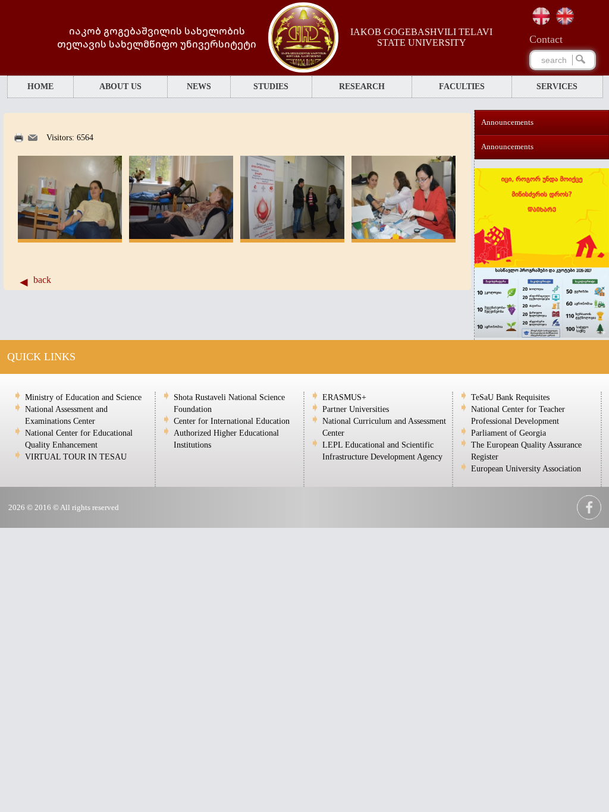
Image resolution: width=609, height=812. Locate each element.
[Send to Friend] (32, 138)
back (42, 280)
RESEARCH (362, 86)
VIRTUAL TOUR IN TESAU (76, 456)
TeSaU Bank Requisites (510, 397)
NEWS (199, 86)
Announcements (507, 122)
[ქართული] (541, 16)
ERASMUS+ (344, 397)
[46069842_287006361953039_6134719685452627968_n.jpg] (292, 236)
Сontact (546, 39)
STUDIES (270, 86)
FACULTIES (462, 86)
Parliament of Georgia (508, 433)
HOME (40, 86)
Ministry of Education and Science (83, 397)
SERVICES (556, 86)
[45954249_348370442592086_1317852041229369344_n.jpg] (70, 236)
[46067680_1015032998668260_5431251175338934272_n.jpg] (181, 236)
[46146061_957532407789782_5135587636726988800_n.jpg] (403, 236)
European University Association (526, 468)
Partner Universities (355, 409)
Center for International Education (232, 421)
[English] (565, 16)
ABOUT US (120, 86)
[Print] (18, 139)
